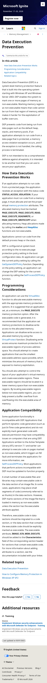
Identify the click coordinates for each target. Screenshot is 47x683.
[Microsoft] (23, 28)
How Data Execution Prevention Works (20, 65)
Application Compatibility (15, 72)
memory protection (18, 205)
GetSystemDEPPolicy (12, 264)
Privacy (18, 672)
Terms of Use (34, 675)
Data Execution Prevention (15, 568)
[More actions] (42, 34)
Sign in (42, 28)
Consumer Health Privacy (13, 675)
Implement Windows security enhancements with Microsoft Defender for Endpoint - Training (23, 624)
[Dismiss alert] (43, 4)
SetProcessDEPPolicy (34, 275)
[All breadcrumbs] (4, 34)
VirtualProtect (9, 339)
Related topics (10, 76)
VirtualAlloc (34, 295)
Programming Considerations (17, 69)
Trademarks (7, 679)
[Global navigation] (2, 28)
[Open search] (35, 28)
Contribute (6, 672)
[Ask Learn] (38, 34)
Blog (37, 668)
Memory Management (19, 34)
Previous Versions (24, 668)
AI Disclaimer (8, 668)
